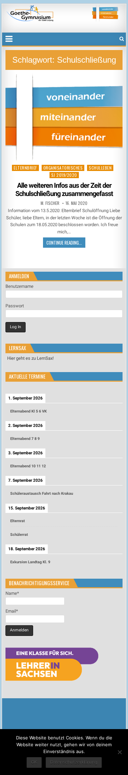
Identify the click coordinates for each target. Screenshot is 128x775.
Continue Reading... (64, 242)
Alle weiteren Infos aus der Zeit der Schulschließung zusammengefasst (64, 189)
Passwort (14, 305)
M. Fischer (50, 203)
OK (34, 762)
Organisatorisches (63, 168)
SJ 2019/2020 (64, 175)
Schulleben (100, 168)
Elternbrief (25, 168)
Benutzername (19, 286)
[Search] (121, 39)
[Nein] (119, 752)
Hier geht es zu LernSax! (30, 358)
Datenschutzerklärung (73, 762)
